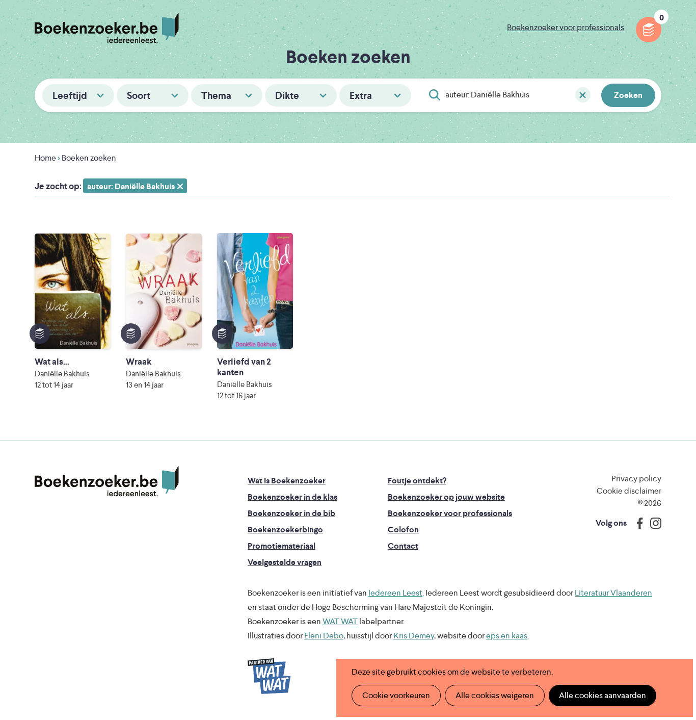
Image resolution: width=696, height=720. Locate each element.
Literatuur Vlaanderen (613, 592)
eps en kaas (506, 635)
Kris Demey (413, 635)
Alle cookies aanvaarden (602, 695)
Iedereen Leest (395, 592)
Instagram (652, 523)
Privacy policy (636, 478)
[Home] (107, 481)
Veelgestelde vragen (285, 562)
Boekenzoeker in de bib (291, 513)
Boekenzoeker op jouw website (446, 497)
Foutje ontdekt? (417, 480)
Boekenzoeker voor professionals (565, 27)
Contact (403, 546)
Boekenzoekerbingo (285, 529)
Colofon (403, 529)
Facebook (637, 523)
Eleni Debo (323, 635)
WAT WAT (340, 621)
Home (45, 157)
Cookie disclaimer (629, 490)
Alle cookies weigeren (495, 695)
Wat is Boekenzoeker (287, 480)
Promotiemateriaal (281, 546)
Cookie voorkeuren (396, 695)
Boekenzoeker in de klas (292, 497)
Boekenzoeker (107, 28)
